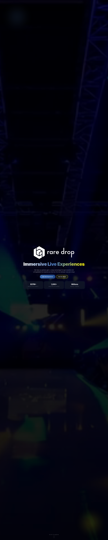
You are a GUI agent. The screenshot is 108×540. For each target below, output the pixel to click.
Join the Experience (47, 276)
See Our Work (62, 276)
